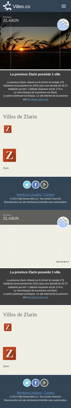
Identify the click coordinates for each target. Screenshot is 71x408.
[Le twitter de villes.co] (27, 184)
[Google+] (44, 184)
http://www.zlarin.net (37, 99)
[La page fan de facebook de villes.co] (36, 184)
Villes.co (21, 6)
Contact (49, 194)
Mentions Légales (29, 194)
